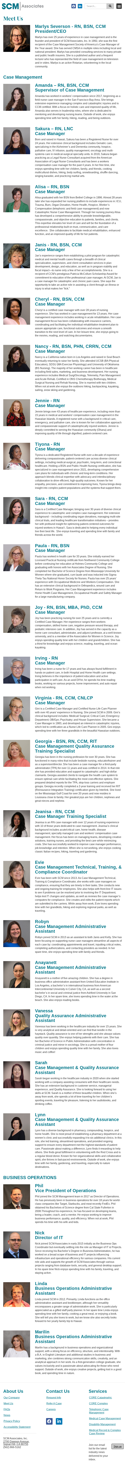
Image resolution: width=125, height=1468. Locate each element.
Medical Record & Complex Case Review (105, 1432)
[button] (119, 6)
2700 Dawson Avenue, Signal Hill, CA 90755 (16, 1442)
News (7, 1415)
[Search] (110, 6)
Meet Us (8, 1403)
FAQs (7, 1409)
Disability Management (102, 1424)
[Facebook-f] (73, 6)
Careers (51, 1409)
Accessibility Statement (17, 1427)
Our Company (12, 1397)
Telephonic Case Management (99, 1411)
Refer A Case (54, 1403)
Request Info (53, 1397)
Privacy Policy (12, 1421)
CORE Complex (98, 1403)
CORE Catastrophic (100, 1397)
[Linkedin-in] (80, 6)
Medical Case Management (105, 1418)
